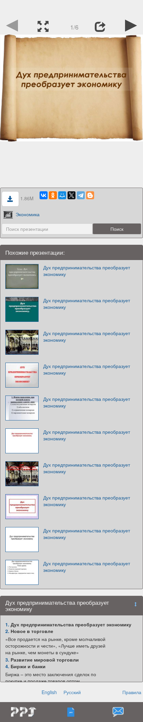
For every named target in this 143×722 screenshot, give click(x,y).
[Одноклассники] (53, 195)
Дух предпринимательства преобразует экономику (86, 270)
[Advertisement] (71, 8)
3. (7, 659)
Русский (72, 692)
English (49, 692)
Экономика (28, 214)
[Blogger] (90, 195)
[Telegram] (81, 195)
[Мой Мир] (62, 195)
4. (7, 666)
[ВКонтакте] (44, 195)
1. (7, 624)
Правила (131, 692)
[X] (71, 195)
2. (7, 631)
